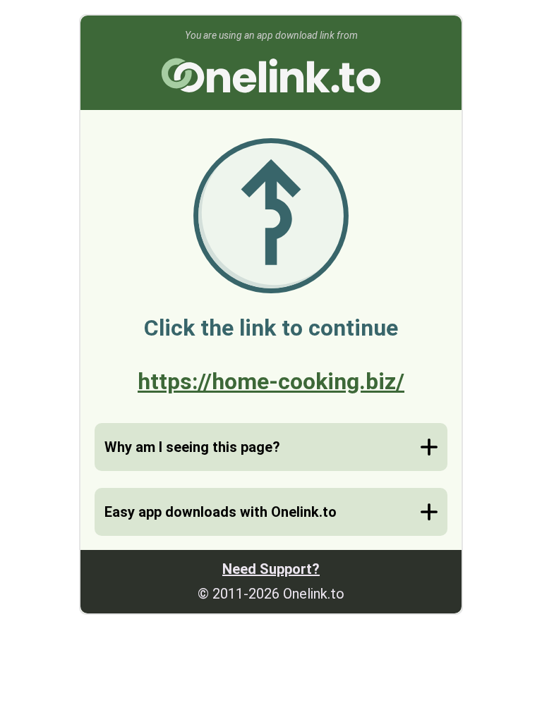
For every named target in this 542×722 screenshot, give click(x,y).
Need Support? (271, 569)
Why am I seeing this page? (192, 447)
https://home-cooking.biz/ (271, 381)
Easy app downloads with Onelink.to (220, 511)
